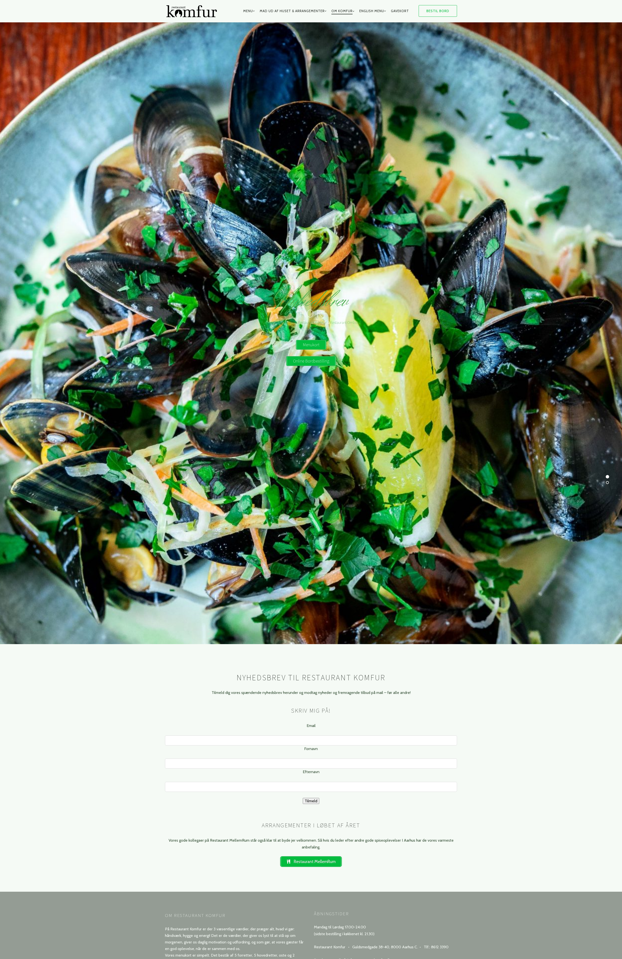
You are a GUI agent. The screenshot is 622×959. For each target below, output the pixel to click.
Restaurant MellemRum (278, 322)
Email (311, 725)
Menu (248, 11)
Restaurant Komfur (312, 322)
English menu (371, 11)
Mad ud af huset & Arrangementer (292, 11)
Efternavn (311, 772)
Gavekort (400, 11)
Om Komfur (342, 11)
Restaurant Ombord (345, 322)
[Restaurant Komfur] (194, 11)
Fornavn (311, 748)
